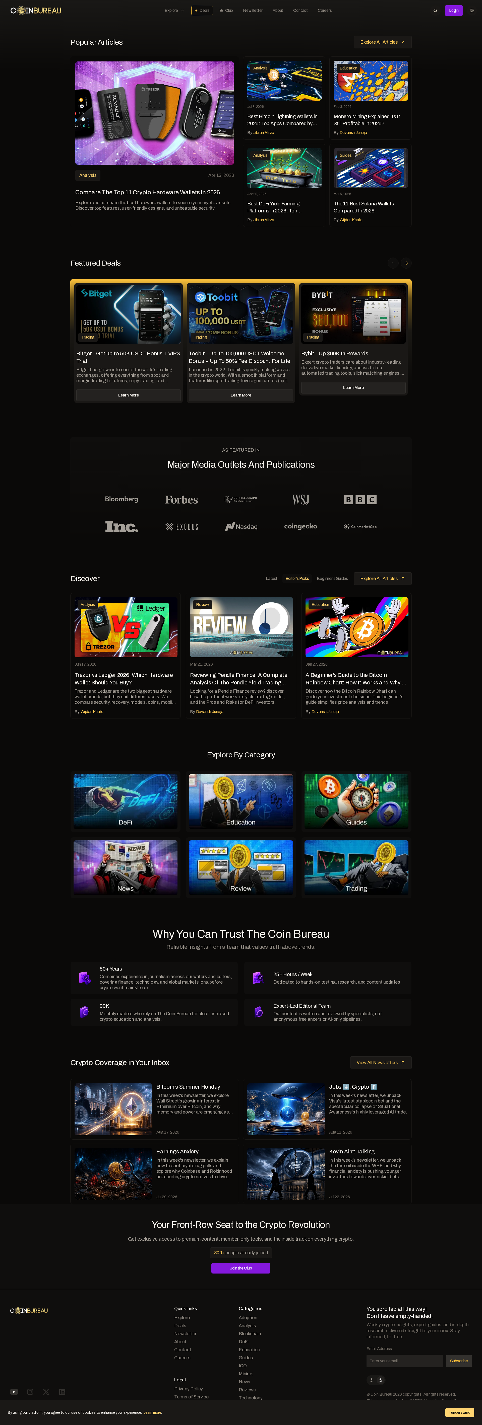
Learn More (128, 395)
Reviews (247, 1389)
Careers (325, 10)
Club (229, 10)
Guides (246, 1357)
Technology (251, 1397)
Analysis (247, 1325)
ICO (243, 1365)
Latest (271, 578)
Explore (171, 10)
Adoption (248, 1317)
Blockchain (250, 1333)
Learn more (152, 1412)
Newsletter (253, 10)
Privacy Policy (188, 1388)
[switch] (376, 1380)
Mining (245, 1373)
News (244, 1381)
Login (454, 10)
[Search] (435, 10)
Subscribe (459, 1361)
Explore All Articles (379, 42)
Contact (300, 10)
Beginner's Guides (332, 578)
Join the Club (241, 1268)
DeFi (244, 1341)
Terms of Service (191, 1396)
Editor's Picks (297, 578)
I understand (459, 1412)
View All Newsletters (377, 1062)
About (278, 10)
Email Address (379, 1349)
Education (249, 1349)
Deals (205, 10)
